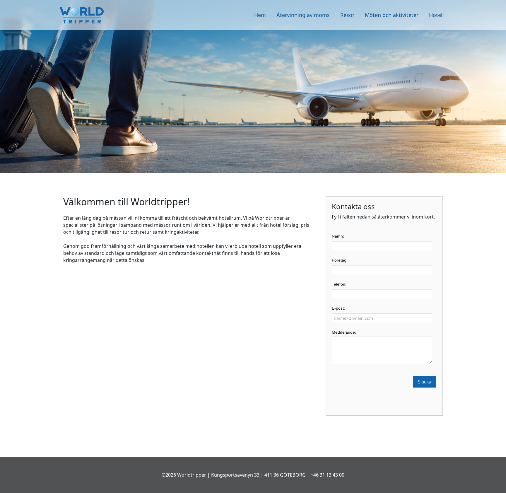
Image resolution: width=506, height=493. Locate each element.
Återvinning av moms (303, 14)
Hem (260, 14)
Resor (347, 14)
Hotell (436, 14)
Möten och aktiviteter (391, 14)
